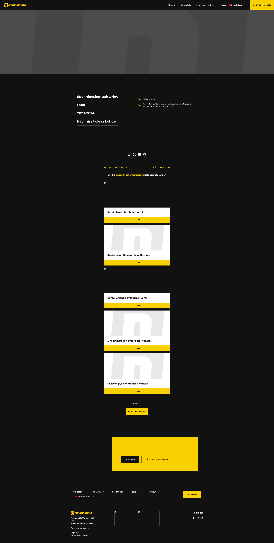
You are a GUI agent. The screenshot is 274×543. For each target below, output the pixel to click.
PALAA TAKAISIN (138, 412)
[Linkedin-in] (198, 518)
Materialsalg (97, 492)
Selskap (136, 492)
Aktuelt (152, 492)
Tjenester (77, 492)
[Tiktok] (202, 518)
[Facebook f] (193, 518)
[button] (129, 154)
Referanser (118, 492)
